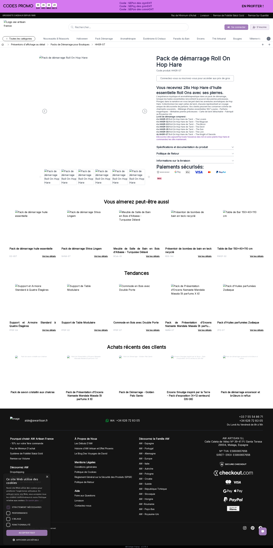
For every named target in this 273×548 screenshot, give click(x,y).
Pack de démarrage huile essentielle (30, 248)
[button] (26, 540)
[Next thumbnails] (149, 177)
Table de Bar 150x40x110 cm (234, 248)
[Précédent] (262, 44)
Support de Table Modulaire (78, 322)
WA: (125, 420)
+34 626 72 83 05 (251, 420)
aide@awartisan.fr (36, 420)
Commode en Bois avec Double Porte (136, 322)
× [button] (47, 477)
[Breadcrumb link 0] (2, 44)
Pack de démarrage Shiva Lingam (81, 248)
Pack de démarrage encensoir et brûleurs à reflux (240, 394)
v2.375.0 (144, 547)
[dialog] (27, 509)
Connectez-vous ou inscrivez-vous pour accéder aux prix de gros (195, 78)
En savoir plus (32, 500)
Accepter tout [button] (27, 532)
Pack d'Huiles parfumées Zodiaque (238, 322)
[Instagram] (244, 528)
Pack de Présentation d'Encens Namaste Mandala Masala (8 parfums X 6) (188, 326)
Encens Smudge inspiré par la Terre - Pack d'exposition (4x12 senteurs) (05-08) (188, 396)
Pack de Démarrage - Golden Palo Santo (136, 394)
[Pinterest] (252, 528)
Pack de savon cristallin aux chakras (33, 392)
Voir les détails (49, 256)
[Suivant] (269, 44)
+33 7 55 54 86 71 (251, 416)
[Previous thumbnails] (40, 177)
